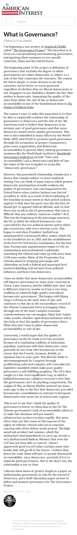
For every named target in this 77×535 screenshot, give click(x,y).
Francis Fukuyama (18, 40)
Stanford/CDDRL (55, 47)
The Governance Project (29, 50)
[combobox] (40, 21)
